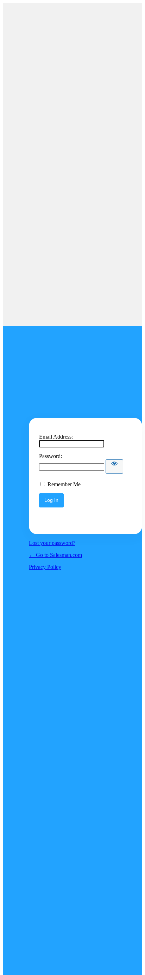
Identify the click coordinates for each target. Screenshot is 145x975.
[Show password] (114, 466)
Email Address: (56, 437)
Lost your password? (52, 543)
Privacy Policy (45, 567)
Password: (50, 456)
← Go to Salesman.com (55, 555)
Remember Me (64, 484)
